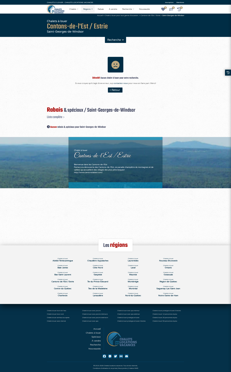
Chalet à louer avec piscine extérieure (95, 317)
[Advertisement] (115, 212)
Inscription (169, 2)
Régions (87, 9)
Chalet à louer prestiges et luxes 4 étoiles (131, 321)
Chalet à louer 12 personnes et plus (165, 314)
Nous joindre (122, 368)
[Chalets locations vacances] (55, 9)
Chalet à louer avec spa (90, 321)
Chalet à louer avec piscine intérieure (95, 314)
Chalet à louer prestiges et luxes (128, 317)
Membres (180, 2)
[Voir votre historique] (180, 10)
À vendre (113, 9)
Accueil (100, 15)
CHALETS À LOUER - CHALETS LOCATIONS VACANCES (70, 2)
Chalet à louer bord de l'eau (56, 310)
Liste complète (54, 117)
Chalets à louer (93, 332)
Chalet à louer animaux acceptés (58, 317)
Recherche (127, 9)
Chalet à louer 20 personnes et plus (165, 317)
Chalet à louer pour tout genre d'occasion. (122, 15)
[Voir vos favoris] (164, 10)
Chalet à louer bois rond (55, 314)
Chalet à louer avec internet (56, 321)
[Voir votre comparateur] (172, 10)
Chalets (72, 9)
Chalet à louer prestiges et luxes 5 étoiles (167, 310)
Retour (116, 90)
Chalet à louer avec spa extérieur (128, 314)
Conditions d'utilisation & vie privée (105, 368)
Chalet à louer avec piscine (91, 310)
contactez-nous (121, 83)
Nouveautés (144, 9)
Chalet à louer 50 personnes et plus (165, 321)
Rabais (101, 9)
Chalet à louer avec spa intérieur (128, 310)
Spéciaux (96, 336)
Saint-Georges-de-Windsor (173, 15)
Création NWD (133, 368)
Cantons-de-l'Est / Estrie (150, 15)
